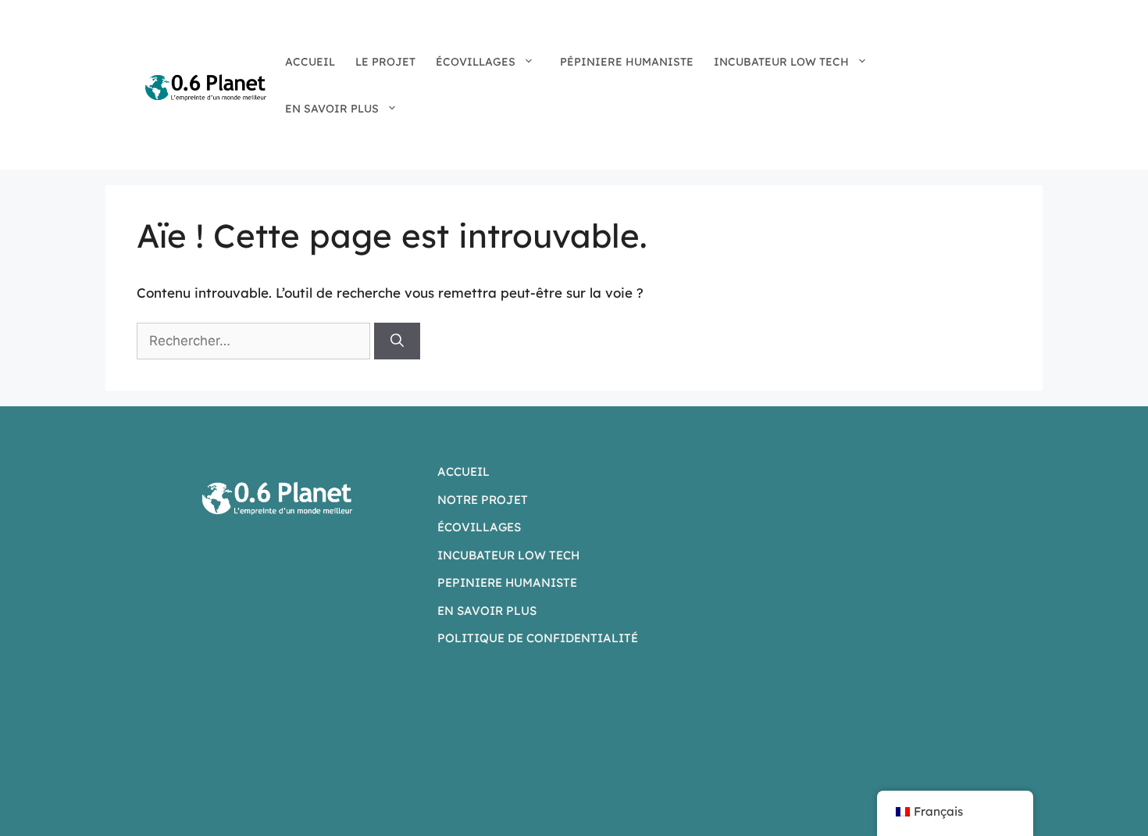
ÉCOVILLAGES (475, 62)
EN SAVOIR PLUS (332, 109)
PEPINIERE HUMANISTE (507, 582)
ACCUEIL (310, 62)
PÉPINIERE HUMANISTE (626, 62)
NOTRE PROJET (482, 499)
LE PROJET (385, 62)
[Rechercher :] (255, 340)
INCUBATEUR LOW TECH (781, 62)
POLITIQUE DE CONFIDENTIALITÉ (537, 638)
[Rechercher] (397, 341)
